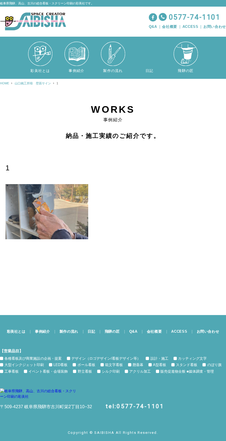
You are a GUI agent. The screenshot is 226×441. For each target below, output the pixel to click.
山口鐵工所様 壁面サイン (33, 83)
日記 (91, 331)
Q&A (153, 27)
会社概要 (169, 27)
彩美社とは (16, 331)
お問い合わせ (214, 27)
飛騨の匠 (112, 331)
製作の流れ (69, 331)
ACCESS (190, 27)
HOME (4, 83)
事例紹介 (42, 331)
